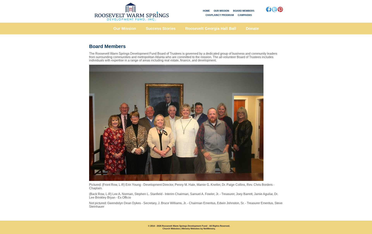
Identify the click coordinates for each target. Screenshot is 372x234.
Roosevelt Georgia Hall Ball (210, 28)
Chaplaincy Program (220, 15)
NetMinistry (209, 228)
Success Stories (161, 28)
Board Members (243, 10)
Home (206, 10)
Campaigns (245, 15)
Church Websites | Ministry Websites (181, 228)
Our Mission (221, 10)
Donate (252, 28)
